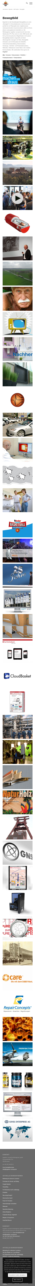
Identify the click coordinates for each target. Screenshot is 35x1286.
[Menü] (30, 3)
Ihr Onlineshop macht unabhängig (11, 1189)
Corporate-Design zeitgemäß (10, 1214)
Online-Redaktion (7, 1212)
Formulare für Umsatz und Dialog (11, 1181)
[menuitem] (26, 3)
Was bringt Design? (7, 1195)
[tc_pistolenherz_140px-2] (14, 3)
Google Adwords (7, 1184)
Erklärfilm (5, 1192)
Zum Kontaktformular (8, 1167)
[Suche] (26, 3)
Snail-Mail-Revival (7, 1220)
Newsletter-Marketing (8, 1209)
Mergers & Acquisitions (8, 1217)
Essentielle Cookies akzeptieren (17, 1275)
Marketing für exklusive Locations (11, 1178)
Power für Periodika (7, 1200)
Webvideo (5, 1206)
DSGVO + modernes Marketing (11, 1256)
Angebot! (5, 51)
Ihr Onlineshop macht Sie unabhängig (13, 1254)
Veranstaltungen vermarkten (9, 1203)
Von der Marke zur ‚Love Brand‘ (11, 1252)
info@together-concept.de (10, 1169)
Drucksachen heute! (7, 1198)
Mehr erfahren (17, 1279)
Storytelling (5, 1187)
